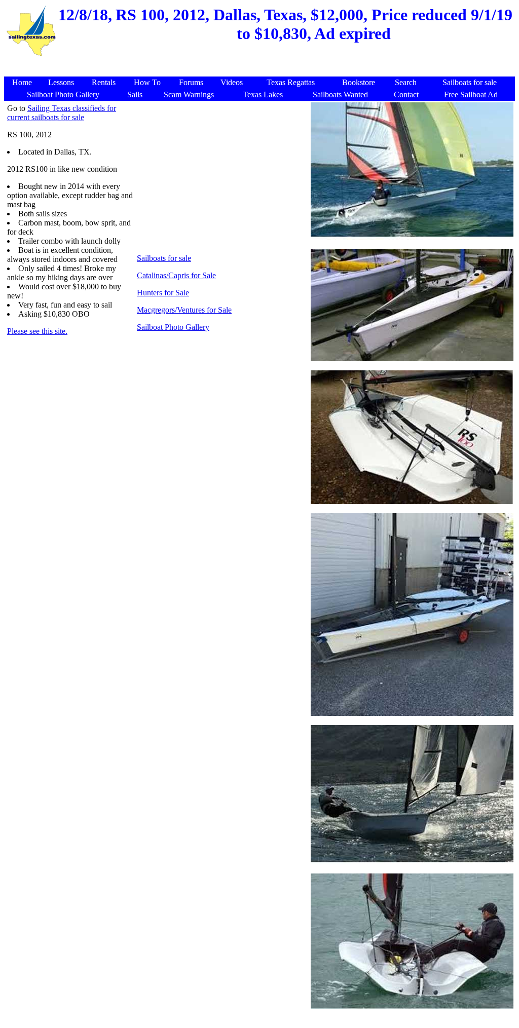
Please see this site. (37, 331)
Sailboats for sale (164, 258)
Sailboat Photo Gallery (173, 327)
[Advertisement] (261, 63)
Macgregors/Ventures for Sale (184, 310)
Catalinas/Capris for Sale (176, 275)
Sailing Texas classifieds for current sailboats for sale (61, 113)
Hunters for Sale (163, 292)
